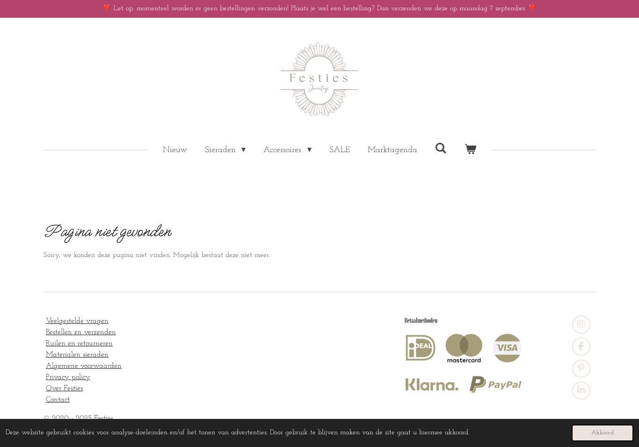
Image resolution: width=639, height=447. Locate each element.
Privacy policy (68, 377)
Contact (58, 399)
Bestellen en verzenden (81, 332)
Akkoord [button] (602, 433)
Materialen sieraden (77, 355)
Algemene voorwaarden (84, 366)
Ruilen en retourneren (79, 343)
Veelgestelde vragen (77, 321)
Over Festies (64, 388)
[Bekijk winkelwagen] (470, 150)
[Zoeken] (440, 149)
